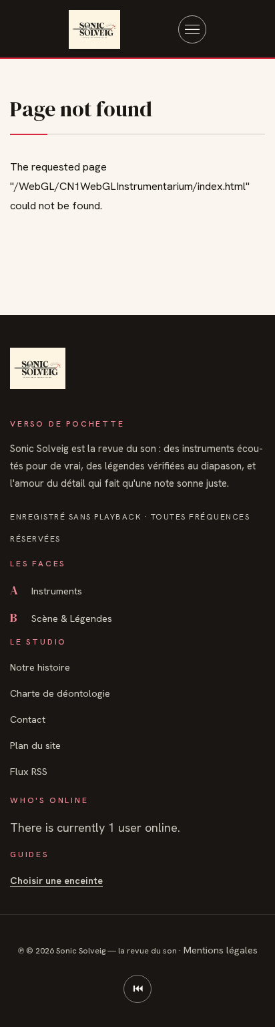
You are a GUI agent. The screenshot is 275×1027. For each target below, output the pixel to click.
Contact (27, 719)
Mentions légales (221, 949)
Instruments (46, 590)
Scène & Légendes (61, 618)
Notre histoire (40, 667)
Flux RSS (28, 771)
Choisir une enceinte (56, 880)
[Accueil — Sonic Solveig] (94, 29)
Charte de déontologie (60, 693)
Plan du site (35, 745)
